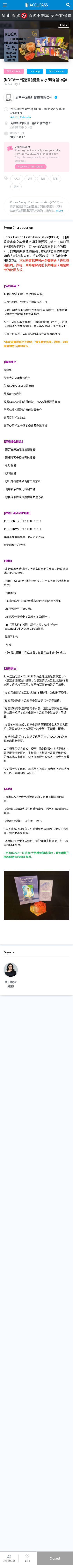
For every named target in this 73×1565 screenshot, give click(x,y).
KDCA (17, 178)
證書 (55, 178)
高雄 (42, 178)
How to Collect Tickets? (30, 166)
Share (63, 24)
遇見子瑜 (15, 137)
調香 (30, 178)
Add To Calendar (20, 117)
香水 (16, 186)
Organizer (9, 1560)
